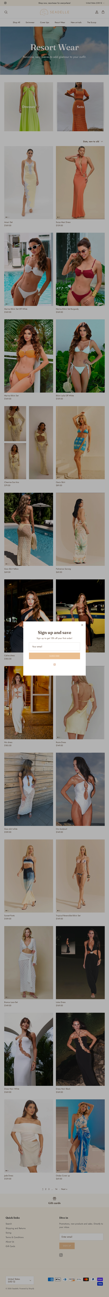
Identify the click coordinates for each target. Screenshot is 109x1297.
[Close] (82, 625)
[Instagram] (55, 664)
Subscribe (54, 656)
